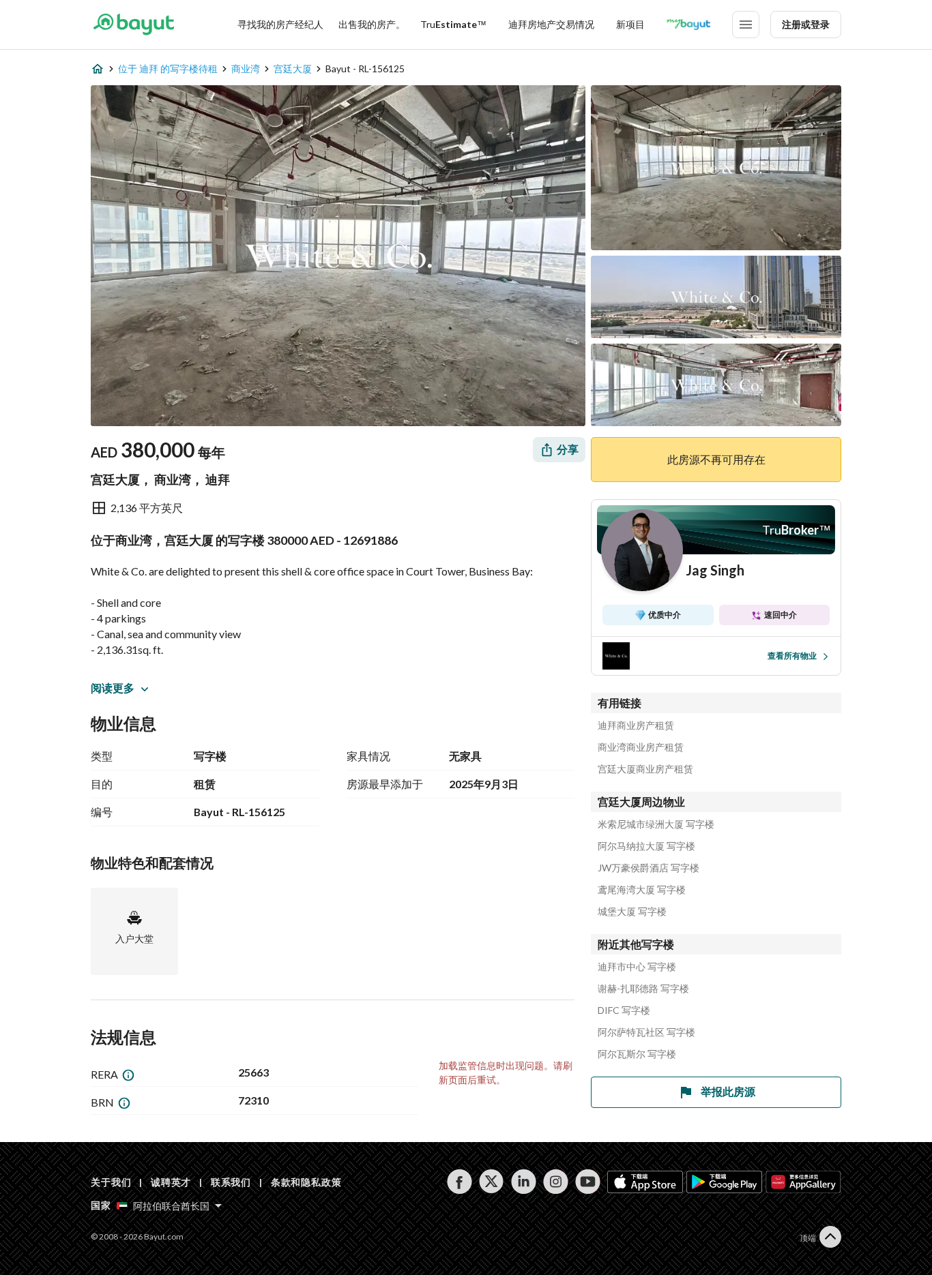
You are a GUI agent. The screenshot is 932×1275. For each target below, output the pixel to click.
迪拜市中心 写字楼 (637, 966)
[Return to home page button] (133, 24)
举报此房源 (728, 1091)
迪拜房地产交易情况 (551, 24)
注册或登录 (806, 24)
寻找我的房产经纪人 (280, 24)
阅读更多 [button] (112, 687)
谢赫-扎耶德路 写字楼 (643, 988)
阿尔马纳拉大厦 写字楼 (646, 846)
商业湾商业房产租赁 (641, 747)
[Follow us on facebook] (459, 1181)
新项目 (630, 24)
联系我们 (231, 1182)
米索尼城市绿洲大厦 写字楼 (656, 824)
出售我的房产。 (371, 24)
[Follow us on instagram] (555, 1181)
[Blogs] (688, 24)
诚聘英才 (171, 1182)
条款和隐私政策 (306, 1182)
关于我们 (111, 1182)
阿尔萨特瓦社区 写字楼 (646, 1032)
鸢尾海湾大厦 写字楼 (642, 889)
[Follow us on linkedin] (523, 1181)
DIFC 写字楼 (624, 1010)
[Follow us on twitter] (491, 1181)
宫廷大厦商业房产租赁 (645, 769)
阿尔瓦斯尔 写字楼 (637, 1054)
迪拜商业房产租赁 (636, 725)
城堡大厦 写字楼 (632, 911)
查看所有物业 (792, 655)
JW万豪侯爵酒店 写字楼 (648, 867)
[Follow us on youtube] (587, 1181)
